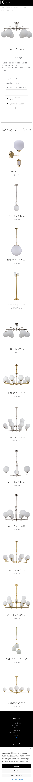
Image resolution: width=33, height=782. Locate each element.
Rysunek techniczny (17, 104)
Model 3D (12, 108)
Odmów (16, 771)
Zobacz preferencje (16, 775)
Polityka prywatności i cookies (16, 779)
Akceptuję (16, 766)
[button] (30, 749)
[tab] (16, 99)
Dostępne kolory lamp (15, 99)
